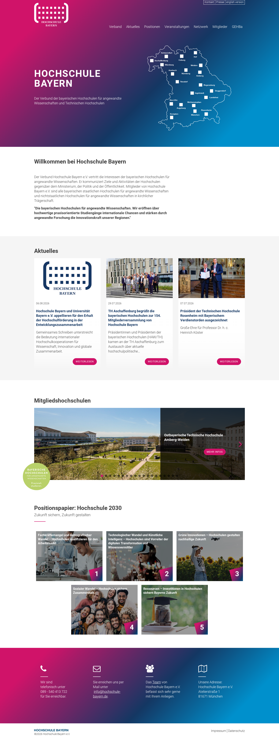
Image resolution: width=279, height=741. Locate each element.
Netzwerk (201, 27)
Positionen (152, 27)
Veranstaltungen (177, 27)
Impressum (218, 731)
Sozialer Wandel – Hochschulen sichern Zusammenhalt (100, 591)
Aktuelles (133, 27)
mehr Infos (215, 449)
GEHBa (237, 27)
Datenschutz (236, 731)
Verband (115, 27)
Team (156, 682)
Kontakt (209, 2)
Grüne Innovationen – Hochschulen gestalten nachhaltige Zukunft (209, 537)
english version (235, 2)
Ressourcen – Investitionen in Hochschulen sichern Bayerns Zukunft (172, 591)
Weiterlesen (85, 361)
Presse (220, 2)
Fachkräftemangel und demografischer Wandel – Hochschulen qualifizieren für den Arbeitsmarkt (68, 539)
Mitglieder (220, 27)
